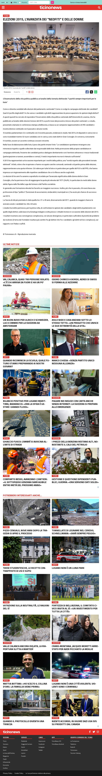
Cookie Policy (19, 773)
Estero (5, 747)
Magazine (6, 756)
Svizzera (5, 744)
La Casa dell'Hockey (9, 753)
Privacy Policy (7, 773)
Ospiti (4, 759)
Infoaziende (6, 762)
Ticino (4, 741)
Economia (6, 765)
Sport (4, 750)
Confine (5, 768)
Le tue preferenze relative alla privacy (38, 773)
